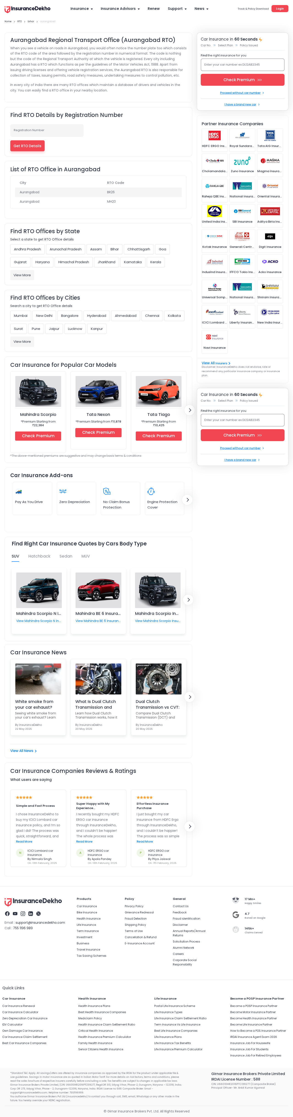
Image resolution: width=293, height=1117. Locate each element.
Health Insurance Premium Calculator (104, 1037)
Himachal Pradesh (73, 262)
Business (83, 943)
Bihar (115, 249)
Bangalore (70, 315)
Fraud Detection (136, 919)
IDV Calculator (12, 1024)
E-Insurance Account (140, 943)
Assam (96, 249)
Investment (84, 937)
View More (22, 275)
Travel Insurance (88, 949)
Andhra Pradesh (27, 249)
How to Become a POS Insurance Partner (258, 1031)
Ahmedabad (125, 315)
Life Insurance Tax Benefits (172, 1043)
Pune (36, 328)
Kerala (155, 262)
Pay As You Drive (29, 501)
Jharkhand (106, 262)
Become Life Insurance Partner (251, 1024)
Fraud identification (186, 919)
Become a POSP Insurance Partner (253, 1006)
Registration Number (29, 130)
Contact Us (181, 906)
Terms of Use (134, 931)
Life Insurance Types (168, 1012)
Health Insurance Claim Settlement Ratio (106, 1024)
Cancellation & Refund (141, 937)
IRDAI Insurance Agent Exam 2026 (253, 1037)
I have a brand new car (240, 104)
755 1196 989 (23, 928)
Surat (18, 328)
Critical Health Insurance (95, 1031)
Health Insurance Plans (94, 1006)
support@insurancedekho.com (40, 922)
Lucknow (75, 328)
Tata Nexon (98, 414)
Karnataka (133, 262)
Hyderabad (96, 315)
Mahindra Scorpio (38, 414)
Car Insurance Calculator (20, 1012)
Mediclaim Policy (90, 1018)
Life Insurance (86, 925)
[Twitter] (38, 914)
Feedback (180, 912)
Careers (178, 954)
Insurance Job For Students (249, 1049)
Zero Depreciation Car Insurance (24, 1018)
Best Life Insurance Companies (176, 1031)
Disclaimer (180, 925)
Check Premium (38, 436)
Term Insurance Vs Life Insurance (177, 1024)
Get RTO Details (27, 146)
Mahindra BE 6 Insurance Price (106, 613)
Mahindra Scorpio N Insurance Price (52, 613)
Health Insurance (88, 919)
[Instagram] (23, 914)
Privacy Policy (134, 906)
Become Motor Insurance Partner (253, 1012)
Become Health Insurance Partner (253, 1018)
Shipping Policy (135, 925)
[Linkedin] (30, 914)
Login (280, 9)
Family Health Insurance (95, 1043)
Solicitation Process (186, 941)
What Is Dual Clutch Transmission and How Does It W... (95, 704)
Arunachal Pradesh (65, 249)
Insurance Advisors (118, 8)
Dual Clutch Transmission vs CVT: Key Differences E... (157, 704)
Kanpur (97, 328)
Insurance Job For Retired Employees (255, 1055)
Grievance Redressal (139, 912)
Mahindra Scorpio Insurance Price (169, 613)
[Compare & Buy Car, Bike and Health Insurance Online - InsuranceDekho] (27, 10)
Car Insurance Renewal (18, 1006)
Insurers (221, 363)
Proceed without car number (240, 93)
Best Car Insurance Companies (24, 1043)
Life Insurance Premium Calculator (178, 1049)
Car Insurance (87, 906)
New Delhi (44, 315)
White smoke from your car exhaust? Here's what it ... (34, 704)
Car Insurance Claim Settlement (24, 1037)
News (199, 8)
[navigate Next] (189, 410)
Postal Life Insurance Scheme (174, 1006)
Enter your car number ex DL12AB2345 (232, 64)
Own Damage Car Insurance (22, 1031)
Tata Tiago (158, 414)
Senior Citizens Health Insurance (100, 1049)
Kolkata (174, 315)
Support (175, 8)
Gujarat (20, 262)
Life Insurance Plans (168, 1037)
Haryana (42, 262)
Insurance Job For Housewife (250, 1043)
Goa (162, 249)
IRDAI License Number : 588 (235, 1079)
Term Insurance (88, 931)
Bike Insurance (87, 912)
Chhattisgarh (139, 249)
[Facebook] (7, 914)
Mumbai (20, 315)
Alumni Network (183, 948)
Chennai (152, 315)
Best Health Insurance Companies (102, 1012)
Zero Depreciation (74, 501)
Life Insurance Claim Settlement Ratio (180, 1018)
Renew (154, 8)
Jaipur (54, 328)
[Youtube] (15, 914)
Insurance (80, 8)
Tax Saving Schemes (91, 956)
